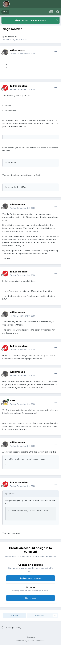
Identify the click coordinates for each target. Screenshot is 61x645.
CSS (25, 39)
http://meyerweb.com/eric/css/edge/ (19, 413)
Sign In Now (30, 598)
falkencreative (19, 85)
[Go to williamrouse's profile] (5, 52)
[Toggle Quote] (6, 493)
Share (15, 615)
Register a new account (30, 578)
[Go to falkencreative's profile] (5, 88)
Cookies (31, 637)
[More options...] (56, 52)
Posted (23, 53)
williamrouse (11, 37)
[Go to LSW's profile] (5, 402)
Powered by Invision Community (30, 641)
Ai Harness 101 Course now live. (30, 20)
